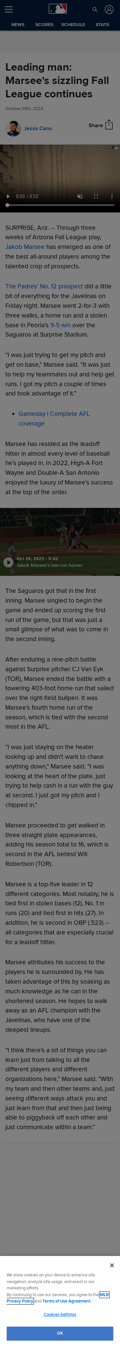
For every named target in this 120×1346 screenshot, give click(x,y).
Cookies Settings (60, 1314)
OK (60, 1333)
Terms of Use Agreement (66, 1301)
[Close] (112, 1265)
